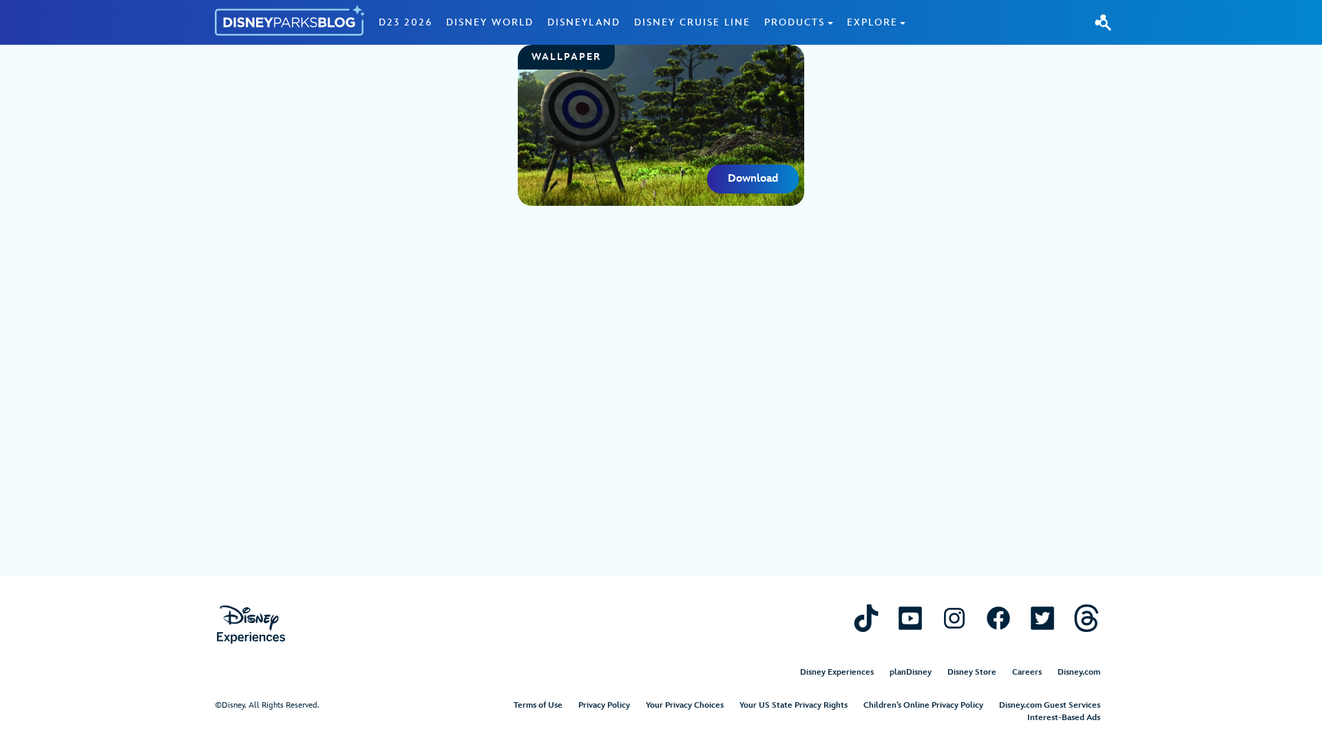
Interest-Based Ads (1063, 718)
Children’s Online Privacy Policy (923, 705)
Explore (872, 22)
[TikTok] (866, 617)
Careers (1027, 672)
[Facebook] (998, 617)
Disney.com (1079, 672)
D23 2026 (405, 22)
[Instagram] (954, 617)
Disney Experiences (837, 672)
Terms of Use (538, 705)
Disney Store (971, 672)
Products (794, 22)
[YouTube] (910, 617)
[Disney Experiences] (251, 624)
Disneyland (583, 22)
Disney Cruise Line (692, 22)
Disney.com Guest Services (1049, 705)
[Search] (1103, 22)
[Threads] (1086, 617)
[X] (1042, 617)
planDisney (911, 672)
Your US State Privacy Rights (793, 705)
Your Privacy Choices (685, 705)
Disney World (490, 22)
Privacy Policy (604, 705)
